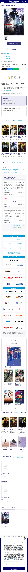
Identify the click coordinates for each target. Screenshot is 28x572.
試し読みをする (15, 43)
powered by (15, 227)
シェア (10, 69)
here (20, 547)
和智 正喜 (6, 53)
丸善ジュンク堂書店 (8, 248)
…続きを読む (8, 90)
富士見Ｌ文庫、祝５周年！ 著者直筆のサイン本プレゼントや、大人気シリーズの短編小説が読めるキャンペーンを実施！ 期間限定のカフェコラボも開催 (13, 171)
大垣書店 (8, 239)
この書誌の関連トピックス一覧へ (17, 162)
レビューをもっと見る (17, 225)
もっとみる (13, 408)
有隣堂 (19, 248)
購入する (14, 49)
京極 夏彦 (8, 58)
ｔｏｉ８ (8, 56)
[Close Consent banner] (25, 538)
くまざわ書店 (8, 243)
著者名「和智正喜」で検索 (18, 457)
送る (16, 69)
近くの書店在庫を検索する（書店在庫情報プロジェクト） (14, 253)
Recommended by (17, 412)
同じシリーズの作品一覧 (19, 120)
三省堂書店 (19, 243)
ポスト (5, 69)
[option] (5, 494)
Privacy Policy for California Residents (14, 564)
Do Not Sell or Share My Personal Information (13, 558)
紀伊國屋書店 (19, 239)
